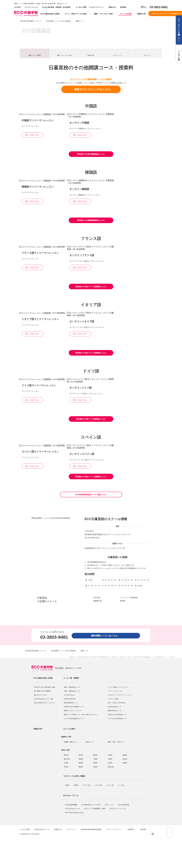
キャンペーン (117, 55)
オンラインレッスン (31, 7)
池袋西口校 (97, 601)
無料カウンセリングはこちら (92, 89)
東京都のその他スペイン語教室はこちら (91, 477)
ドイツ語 (121, 785)
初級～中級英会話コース (72, 687)
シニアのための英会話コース (117, 718)
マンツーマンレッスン (115, 691)
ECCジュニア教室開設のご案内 (95, 808)
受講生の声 (141, 14)
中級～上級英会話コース (72, 691)
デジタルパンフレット (96, 7)
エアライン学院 (113, 699)
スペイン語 (110, 785)
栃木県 (80, 755)
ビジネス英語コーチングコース (118, 687)
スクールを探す (126, 14)
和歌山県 (111, 767)
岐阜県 (95, 763)
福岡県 (125, 763)
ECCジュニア (109, 805)
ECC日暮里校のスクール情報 (106, 519)
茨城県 (80, 759)
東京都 (66, 755)
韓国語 (76, 785)
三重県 (95, 759)
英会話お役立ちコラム (42, 829)
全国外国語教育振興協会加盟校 (91, 829)
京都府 (110, 755)
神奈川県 (67, 759)
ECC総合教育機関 (71, 805)
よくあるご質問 (81, 7)
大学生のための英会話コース (117, 714)
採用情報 (123, 7)
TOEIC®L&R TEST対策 (138, 657)
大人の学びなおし (70, 695)
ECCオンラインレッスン (118, 808)
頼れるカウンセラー (40, 695)
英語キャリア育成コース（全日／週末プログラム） (81, 714)
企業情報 (143, 829)
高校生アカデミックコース (73, 710)
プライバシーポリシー (114, 829)
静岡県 (80, 767)
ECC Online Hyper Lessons (74, 812)
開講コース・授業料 (34, 55)
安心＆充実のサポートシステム (44, 703)
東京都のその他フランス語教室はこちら (91, 287)
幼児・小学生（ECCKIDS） (117, 703)
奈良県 (110, 763)
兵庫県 (110, 759)
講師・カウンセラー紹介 (103, 14)
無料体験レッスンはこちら (105, 635)
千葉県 (66, 763)
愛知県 (95, 755)
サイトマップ (71, 829)
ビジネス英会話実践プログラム (74, 718)
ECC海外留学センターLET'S (91, 805)
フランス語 (86, 785)
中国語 (67, 785)
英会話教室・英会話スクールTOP (68, 668)
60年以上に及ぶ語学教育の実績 (44, 687)
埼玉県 (66, 767)
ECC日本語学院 (123, 805)
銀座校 (122, 601)
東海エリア (89, 742)
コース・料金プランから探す (76, 14)
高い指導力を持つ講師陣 (42, 691)
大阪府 (95, 767)
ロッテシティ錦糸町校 (129, 598)
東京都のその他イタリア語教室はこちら (91, 353)
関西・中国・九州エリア (116, 742)
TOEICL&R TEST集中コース (73, 707)
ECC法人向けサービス (72, 808)
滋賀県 (125, 755)
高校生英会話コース (114, 710)
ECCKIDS (17, 7)
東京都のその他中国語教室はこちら (91, 154)
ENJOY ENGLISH (70, 699)
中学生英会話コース (114, 707)
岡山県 (125, 759)
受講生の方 (112, 7)
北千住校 (96, 598)
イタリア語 (98, 785)
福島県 (80, 763)
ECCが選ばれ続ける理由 (49, 14)
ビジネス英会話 (121, 657)
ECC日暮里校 (36, 30)
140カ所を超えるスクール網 (43, 699)
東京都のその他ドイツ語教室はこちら (91, 419)
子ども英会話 (129, 657)
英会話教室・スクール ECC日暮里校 (58, 21)
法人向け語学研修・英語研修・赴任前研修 (56, 7)
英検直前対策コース (71, 703)
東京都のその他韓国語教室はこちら (91, 220)
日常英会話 (114, 657)
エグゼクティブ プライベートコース (120, 695)
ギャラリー (147, 55)
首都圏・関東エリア (70, 742)
